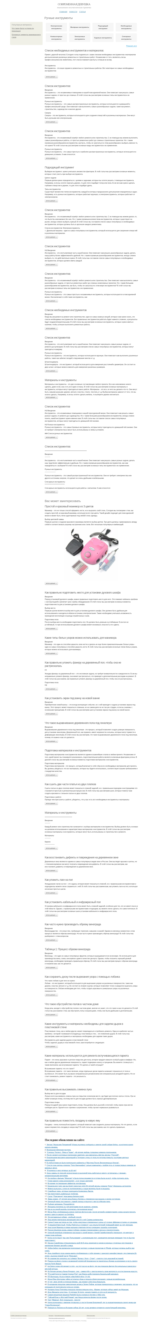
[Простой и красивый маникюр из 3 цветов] (91, 554)
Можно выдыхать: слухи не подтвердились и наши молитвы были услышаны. (79, 1188)
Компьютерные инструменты (56, 37)
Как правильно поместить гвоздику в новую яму (72, 1120)
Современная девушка (74, 4)
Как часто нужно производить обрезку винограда (73, 924)
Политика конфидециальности (57, 1318)
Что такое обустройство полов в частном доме (71, 1004)
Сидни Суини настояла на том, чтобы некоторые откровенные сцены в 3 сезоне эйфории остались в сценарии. (92, 1222)
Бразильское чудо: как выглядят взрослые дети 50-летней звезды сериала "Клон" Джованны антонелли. (89, 1186)
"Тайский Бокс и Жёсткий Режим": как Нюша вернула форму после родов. (77, 1297)
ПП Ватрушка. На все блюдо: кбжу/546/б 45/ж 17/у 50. (69, 1276)
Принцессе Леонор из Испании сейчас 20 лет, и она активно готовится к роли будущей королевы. (87, 1307)
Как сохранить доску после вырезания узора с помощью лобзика (82, 976)
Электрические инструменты (56, 27)
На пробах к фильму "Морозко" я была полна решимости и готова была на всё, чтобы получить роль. (88, 1178)
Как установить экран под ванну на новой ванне (72, 698)
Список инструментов (57, 131)
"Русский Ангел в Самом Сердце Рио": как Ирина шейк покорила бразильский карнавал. (83, 1274)
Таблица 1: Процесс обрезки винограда (67, 949)
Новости (73, 11)
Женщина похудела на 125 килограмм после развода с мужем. (73, 1206)
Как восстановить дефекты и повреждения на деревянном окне (81, 857)
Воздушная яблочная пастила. (59, 1149)
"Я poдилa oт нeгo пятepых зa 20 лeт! (61, 1170)
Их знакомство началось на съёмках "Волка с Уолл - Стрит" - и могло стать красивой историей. (86, 1258)
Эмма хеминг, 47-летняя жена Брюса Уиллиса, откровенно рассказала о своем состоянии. (84, 1199)
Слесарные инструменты (126, 37)
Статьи (82, 11)
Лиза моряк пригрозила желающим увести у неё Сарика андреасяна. (75, 1219)
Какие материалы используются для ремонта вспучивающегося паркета (86, 1055)
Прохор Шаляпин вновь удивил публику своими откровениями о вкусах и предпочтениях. (84, 1230)
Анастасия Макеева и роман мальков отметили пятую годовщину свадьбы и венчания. (82, 1227)
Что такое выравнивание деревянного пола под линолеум (78, 723)
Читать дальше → (51, 77)
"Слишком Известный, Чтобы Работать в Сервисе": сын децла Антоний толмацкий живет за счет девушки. (90, 1225)
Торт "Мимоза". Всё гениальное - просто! (64, 1300)
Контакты (51, 1315)
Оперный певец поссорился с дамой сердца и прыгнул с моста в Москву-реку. (79, 1201)
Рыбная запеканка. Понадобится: (61, 1204)
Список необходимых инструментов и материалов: (74, 50)
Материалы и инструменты (60, 380)
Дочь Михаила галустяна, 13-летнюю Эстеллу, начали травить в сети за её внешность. (82, 1292)
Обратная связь (91, 1315)
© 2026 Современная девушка (18, 1315)
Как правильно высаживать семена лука (68, 1089)
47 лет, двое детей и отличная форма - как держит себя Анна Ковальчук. (77, 1281)
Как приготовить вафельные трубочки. (63, 1193)
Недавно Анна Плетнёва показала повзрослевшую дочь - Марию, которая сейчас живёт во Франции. (88, 1289)
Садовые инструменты (103, 38)
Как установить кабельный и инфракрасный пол (73, 902)
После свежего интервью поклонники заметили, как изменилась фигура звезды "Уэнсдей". (83, 1155)
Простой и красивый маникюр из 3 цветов (69, 506)
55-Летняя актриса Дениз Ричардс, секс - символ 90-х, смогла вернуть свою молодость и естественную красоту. (93, 1271)
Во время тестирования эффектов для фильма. (67, 1183)
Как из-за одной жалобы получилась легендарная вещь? (70, 1209)
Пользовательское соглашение (62, 1315)
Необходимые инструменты (126, 27)
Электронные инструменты (80, 37)
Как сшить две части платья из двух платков (70, 784)
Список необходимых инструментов (66, 310)
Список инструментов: (58, 86)
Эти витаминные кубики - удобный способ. (65, 1217)
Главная (63, 11)
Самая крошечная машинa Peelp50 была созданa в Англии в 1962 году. (76, 1294)
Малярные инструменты (79, 27)
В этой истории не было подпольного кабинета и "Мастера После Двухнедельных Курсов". (83, 1162)
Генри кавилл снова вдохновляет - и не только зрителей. (70, 1181)
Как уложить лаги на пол (59, 879)
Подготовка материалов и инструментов (68, 750)
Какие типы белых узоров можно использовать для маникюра (80, 637)
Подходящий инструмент (103, 27)
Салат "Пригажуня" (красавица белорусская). (66, 1196)
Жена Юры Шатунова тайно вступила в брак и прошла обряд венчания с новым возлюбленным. (86, 1279)
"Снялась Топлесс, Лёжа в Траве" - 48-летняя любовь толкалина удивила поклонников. (82, 1152)
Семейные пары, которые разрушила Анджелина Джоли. (71, 1191)
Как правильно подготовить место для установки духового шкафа (82, 592)
